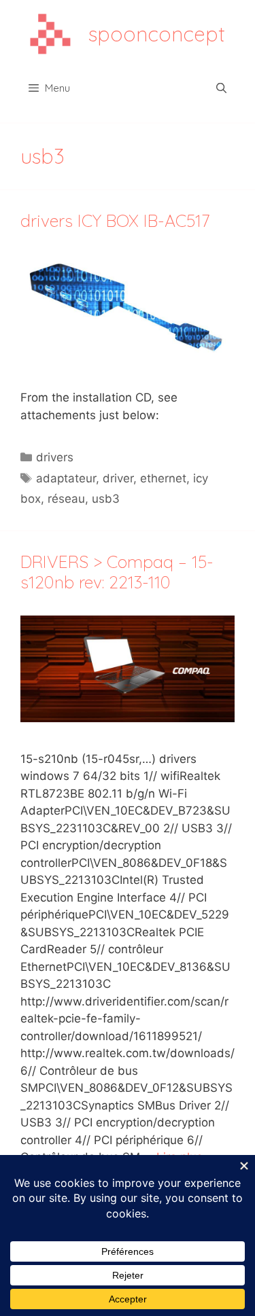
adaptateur (66, 478)
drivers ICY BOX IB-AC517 (115, 220)
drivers (54, 457)
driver (118, 478)
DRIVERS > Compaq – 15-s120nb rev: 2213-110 (117, 571)
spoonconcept (156, 34)
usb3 (106, 498)
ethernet (163, 478)
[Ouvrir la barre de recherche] (221, 88)
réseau (66, 498)
